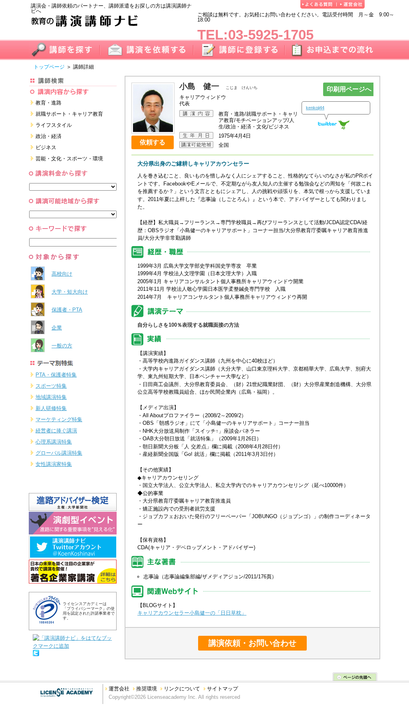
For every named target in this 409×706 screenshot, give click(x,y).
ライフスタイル (54, 125)
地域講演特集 (51, 397)
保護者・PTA (67, 310)
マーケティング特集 (59, 419)
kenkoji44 (315, 107)
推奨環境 (146, 689)
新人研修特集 (51, 408)
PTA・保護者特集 (56, 375)
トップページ (49, 67)
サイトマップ (222, 689)
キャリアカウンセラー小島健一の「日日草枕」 (191, 613)
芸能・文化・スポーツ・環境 (69, 159)
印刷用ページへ (349, 89)
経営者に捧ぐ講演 (56, 431)
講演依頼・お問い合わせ (252, 643)
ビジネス (46, 147)
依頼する (152, 142)
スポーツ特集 (51, 386)
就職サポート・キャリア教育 (69, 114)
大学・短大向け (70, 292)
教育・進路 (49, 103)
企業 (57, 328)
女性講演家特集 (54, 464)
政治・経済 (49, 136)
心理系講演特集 (54, 442)
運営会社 (119, 689)
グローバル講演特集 (59, 453)
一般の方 (62, 346)
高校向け (62, 274)
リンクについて (182, 689)
